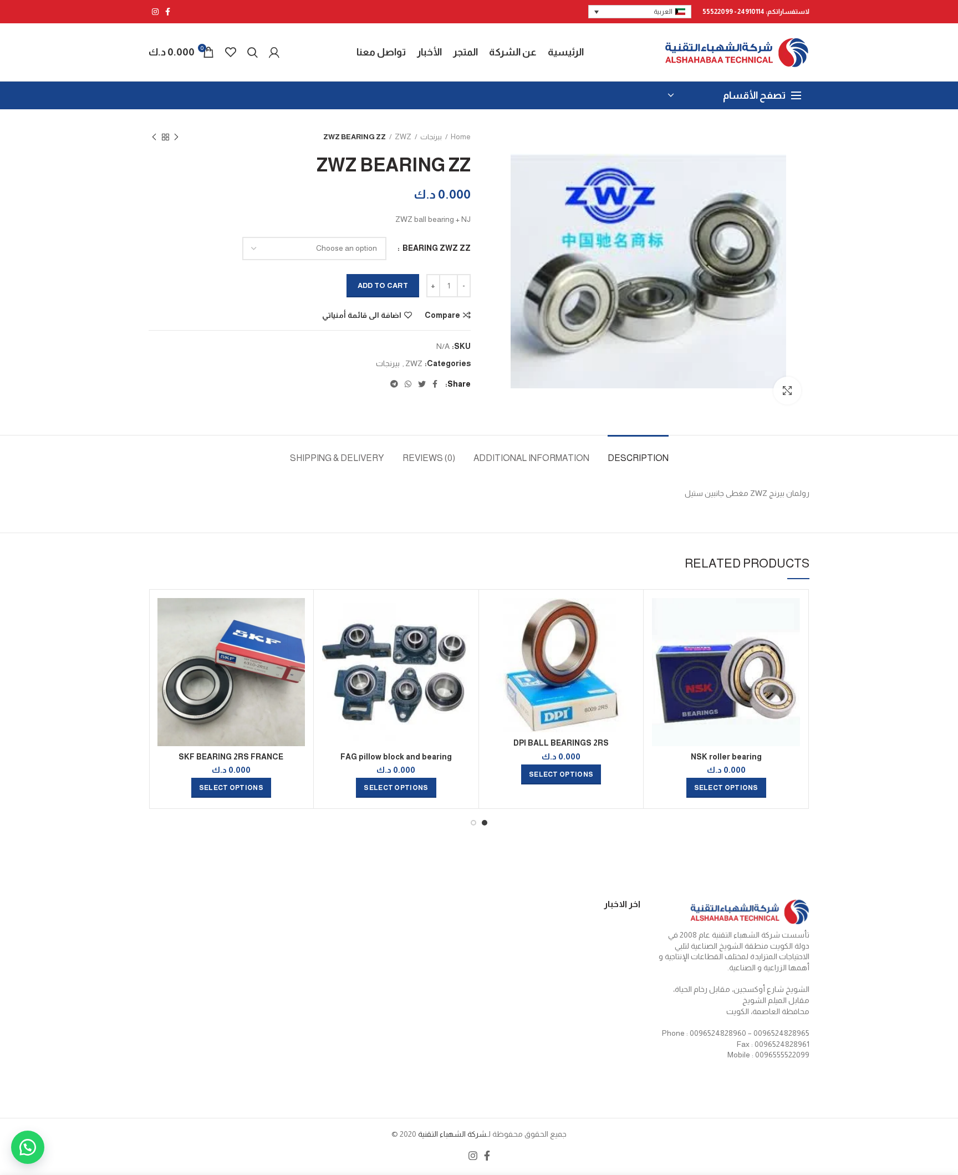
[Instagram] (155, 11)
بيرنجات (431, 137)
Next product (154, 137)
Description (638, 458)
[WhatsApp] (408, 384)
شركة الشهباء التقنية (451, 1134)
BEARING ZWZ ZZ (436, 248)
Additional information (531, 458)
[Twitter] (422, 384)
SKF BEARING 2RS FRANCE (231, 756)
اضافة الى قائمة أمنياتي (361, 315)
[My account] (274, 52)
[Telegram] (394, 384)
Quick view (660, 641)
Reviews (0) (428, 458)
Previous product (176, 137)
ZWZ (403, 137)
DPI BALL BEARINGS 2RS (561, 742)
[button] (27, 1147)
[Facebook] (168, 11)
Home (461, 137)
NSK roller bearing (726, 756)
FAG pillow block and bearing (396, 756)
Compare (442, 315)
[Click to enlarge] (787, 390)
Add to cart (383, 285)
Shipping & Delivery (337, 458)
